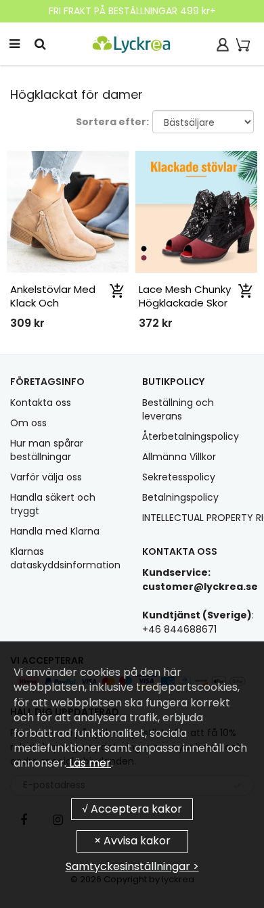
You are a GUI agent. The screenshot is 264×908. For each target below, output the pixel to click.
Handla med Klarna (55, 531)
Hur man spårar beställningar (46, 449)
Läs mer (88, 763)
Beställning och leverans (178, 409)
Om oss (28, 423)
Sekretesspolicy (178, 477)
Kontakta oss (40, 402)
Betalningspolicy (180, 497)
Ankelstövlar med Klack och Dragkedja (52, 302)
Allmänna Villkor (179, 456)
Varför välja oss (46, 477)
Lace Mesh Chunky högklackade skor (185, 296)
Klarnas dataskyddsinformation (65, 558)
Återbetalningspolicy (190, 436)
